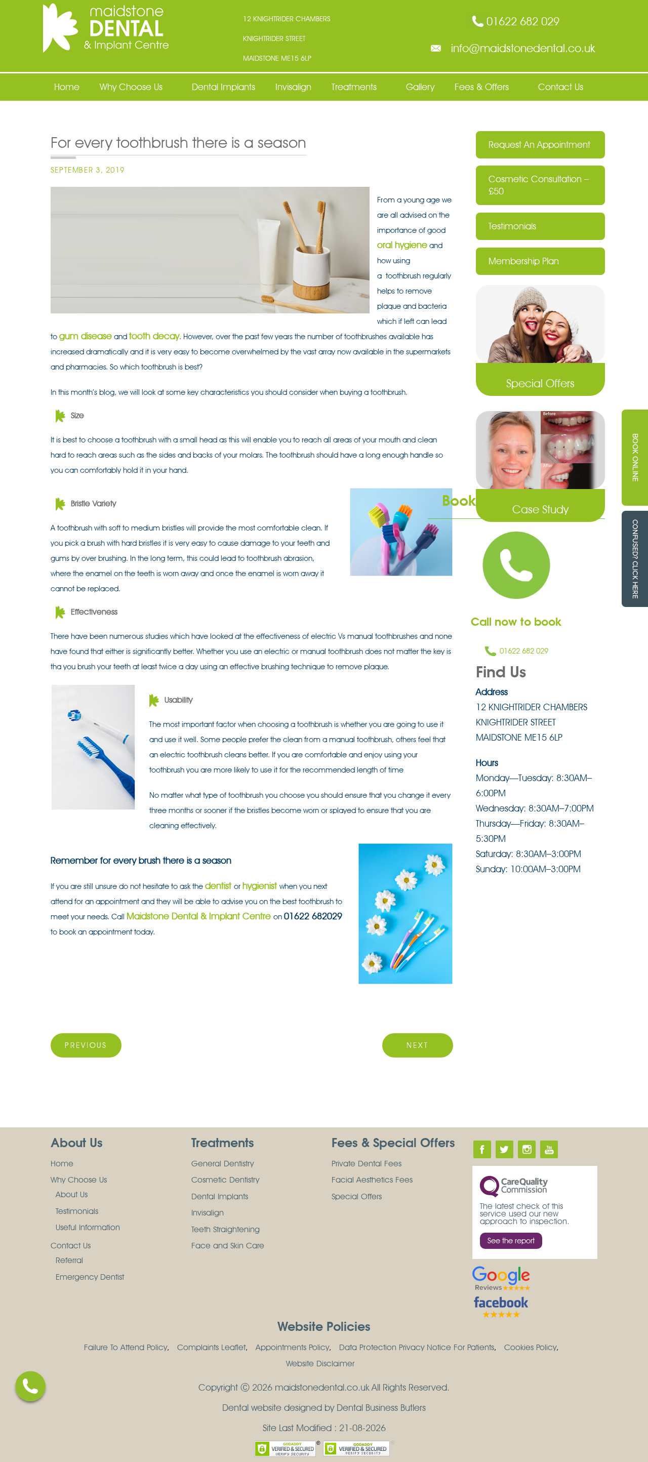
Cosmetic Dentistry (225, 1180)
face (482, 1149)
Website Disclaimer (320, 1363)
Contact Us (560, 87)
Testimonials (512, 226)
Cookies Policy (530, 1347)
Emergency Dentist (90, 1277)
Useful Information (88, 1227)
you (549, 1149)
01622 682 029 (523, 21)
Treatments (354, 87)
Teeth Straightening (225, 1229)
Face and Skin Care (227, 1245)
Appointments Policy (292, 1347)
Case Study (540, 509)
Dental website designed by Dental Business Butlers (324, 1407)
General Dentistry (222, 1163)
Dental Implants (223, 87)
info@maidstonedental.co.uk (523, 48)
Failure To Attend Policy (125, 1347)
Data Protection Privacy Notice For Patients (416, 1347)
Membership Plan (524, 261)
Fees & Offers (482, 87)
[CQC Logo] (514, 1186)
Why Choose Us (131, 87)
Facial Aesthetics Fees (372, 1180)
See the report (511, 1240)
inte (527, 1149)
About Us (72, 1194)
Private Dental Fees (366, 1163)
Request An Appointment (539, 144)
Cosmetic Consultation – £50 (539, 185)
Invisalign (293, 87)
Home (66, 87)
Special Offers (540, 383)
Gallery (420, 87)
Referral (69, 1260)
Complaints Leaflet (211, 1347)
